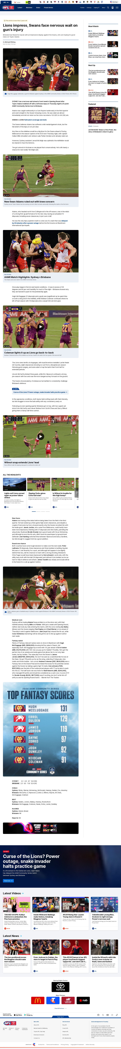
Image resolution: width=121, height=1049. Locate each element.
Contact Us (37, 1038)
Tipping (96, 7)
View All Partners (59, 1008)
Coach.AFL (65, 1028)
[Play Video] (40, 175)
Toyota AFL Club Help (39, 1031)
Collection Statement (25, 1029)
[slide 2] (38, 511)
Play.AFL (64, 1025)
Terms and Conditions (52, 1044)
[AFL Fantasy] (41, 729)
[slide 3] (43, 511)
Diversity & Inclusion (39, 1034)
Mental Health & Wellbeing (40, 1028)
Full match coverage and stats (35, 120)
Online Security (90, 1044)
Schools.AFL (65, 1034)
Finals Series (48, 7)
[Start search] (108, 8)
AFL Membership (66, 1038)
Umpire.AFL (65, 1031)
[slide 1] (34, 511)
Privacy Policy (17, 1029)
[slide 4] (47, 511)
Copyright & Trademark (77, 1044)
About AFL (36, 1025)
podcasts (96, 126)
